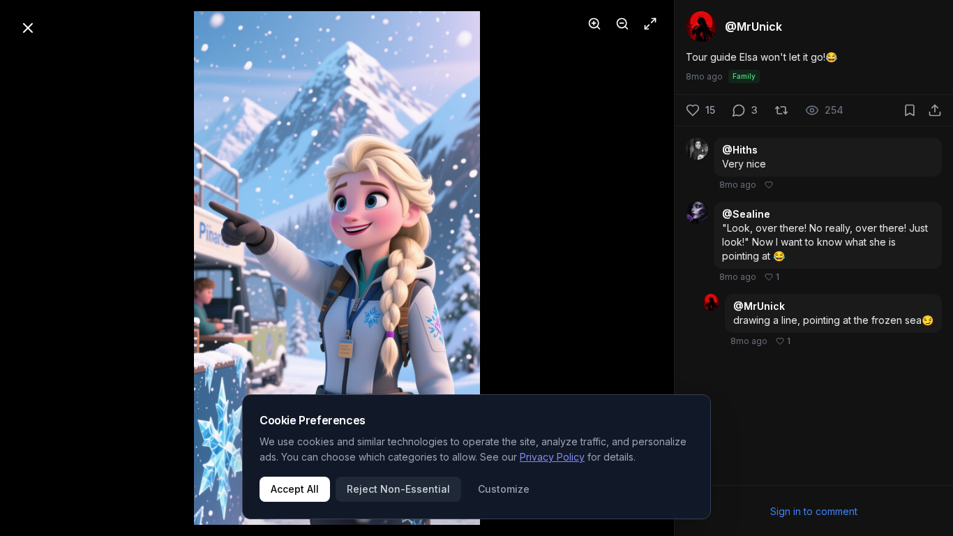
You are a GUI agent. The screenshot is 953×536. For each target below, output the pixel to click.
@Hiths (740, 150)
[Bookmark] (910, 110)
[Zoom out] (622, 23)
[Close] (28, 28)
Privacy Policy (552, 457)
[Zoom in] (594, 23)
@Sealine (746, 214)
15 (710, 110)
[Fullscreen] (650, 23)
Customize (504, 489)
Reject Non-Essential (398, 489)
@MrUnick (759, 306)
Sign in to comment (813, 511)
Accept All (295, 489)
